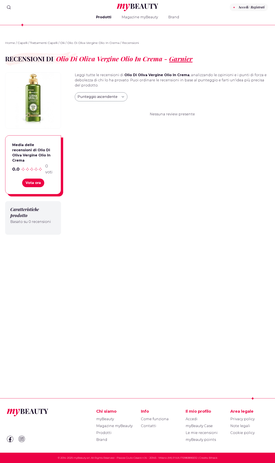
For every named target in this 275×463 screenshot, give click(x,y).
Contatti (148, 426)
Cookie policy (242, 433)
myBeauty (105, 419)
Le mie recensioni (202, 433)
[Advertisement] (33, 306)
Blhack (213, 457)
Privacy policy (242, 419)
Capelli (23, 43)
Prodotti (103, 17)
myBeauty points (201, 440)
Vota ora (33, 183)
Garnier (180, 58)
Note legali (240, 426)
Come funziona (155, 419)
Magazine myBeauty (140, 17)
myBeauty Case (199, 426)
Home (10, 43)
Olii (62, 43)
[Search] (9, 7)
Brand (173, 17)
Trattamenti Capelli (44, 43)
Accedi (191, 419)
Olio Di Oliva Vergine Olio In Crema (93, 43)
